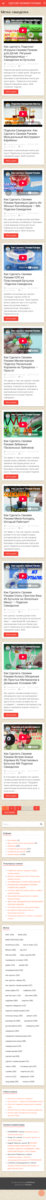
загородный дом (14, 970)
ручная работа (13, 1026)
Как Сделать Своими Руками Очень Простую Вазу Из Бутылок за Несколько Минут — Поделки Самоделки (23, 599)
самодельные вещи (15, 1041)
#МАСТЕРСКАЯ (14, 940)
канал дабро (12, 990)
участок (10, 1076)
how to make (30, 945)
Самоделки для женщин (15, 64)
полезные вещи (14, 1016)
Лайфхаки (11, 846)
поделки (27, 1001)
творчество (27, 1071)
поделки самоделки (15, 1006)
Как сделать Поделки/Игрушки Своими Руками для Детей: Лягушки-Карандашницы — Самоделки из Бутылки (20, 53)
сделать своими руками (17, 1061)
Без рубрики (12, 840)
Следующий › (9, 812)
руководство (12, 1021)
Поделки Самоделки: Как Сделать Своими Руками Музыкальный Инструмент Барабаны (22, 135)
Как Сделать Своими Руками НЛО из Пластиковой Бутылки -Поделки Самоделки (19, 279)
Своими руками (14, 854)
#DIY (9, 935)
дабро (10, 965)
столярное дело (28, 1066)
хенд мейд (11, 1082)
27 (37, 808)
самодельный (13, 1046)
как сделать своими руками (18, 985)
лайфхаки (29, 990)
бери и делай (27, 955)
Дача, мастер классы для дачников (21, 843)
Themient (27, 1185)
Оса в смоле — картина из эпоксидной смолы (25, 1101)
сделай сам (12, 1056)
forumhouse (12, 945)
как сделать (12, 975)
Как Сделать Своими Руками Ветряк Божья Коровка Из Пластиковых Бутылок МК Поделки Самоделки (21, 760)
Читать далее (11, 92)
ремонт (32, 1016)
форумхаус (27, 1076)
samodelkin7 (11, 66)
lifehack (10, 950)
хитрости (28, 1082)
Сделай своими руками (24, 3)
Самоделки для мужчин (17, 851)
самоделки (12, 1031)
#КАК (22, 935)
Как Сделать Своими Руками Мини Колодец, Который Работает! (19, 518)
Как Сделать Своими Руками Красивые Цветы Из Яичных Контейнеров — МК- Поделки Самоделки (23, 204)
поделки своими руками (17, 1011)
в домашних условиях (16, 960)
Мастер (10, 955)
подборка (11, 1001)
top (23, 950)
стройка (10, 1071)
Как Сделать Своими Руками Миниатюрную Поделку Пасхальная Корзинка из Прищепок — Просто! (21, 364)
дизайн (23, 965)
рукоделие (30, 1021)
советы (10, 1066)
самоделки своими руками (18, 1036)
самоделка (32, 1026)
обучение (31, 995)
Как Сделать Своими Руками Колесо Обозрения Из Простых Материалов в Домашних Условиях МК (21, 678)
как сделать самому (15, 980)
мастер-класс (13, 995)
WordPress (31, 1182)
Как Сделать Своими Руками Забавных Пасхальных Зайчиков (19, 444)
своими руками (13, 1051)
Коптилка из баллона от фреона (20, 1099)
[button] (3, 3)
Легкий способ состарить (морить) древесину (25, 1110)
